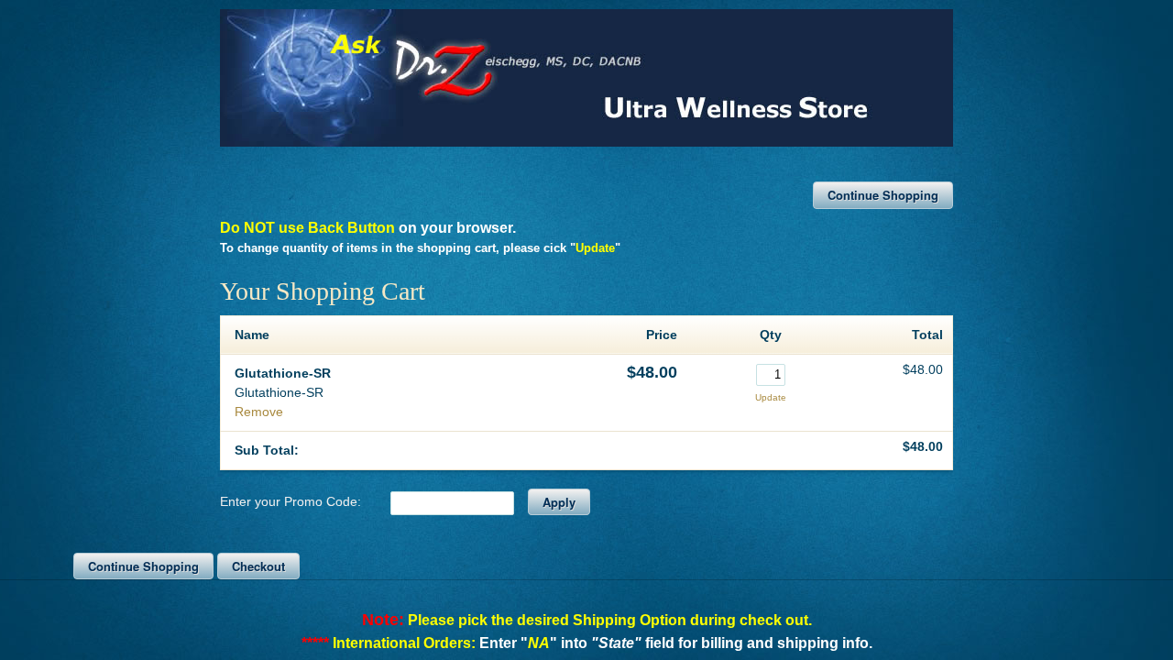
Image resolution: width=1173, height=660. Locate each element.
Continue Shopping (883, 195)
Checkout (258, 566)
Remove (259, 411)
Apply (559, 502)
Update (770, 397)
